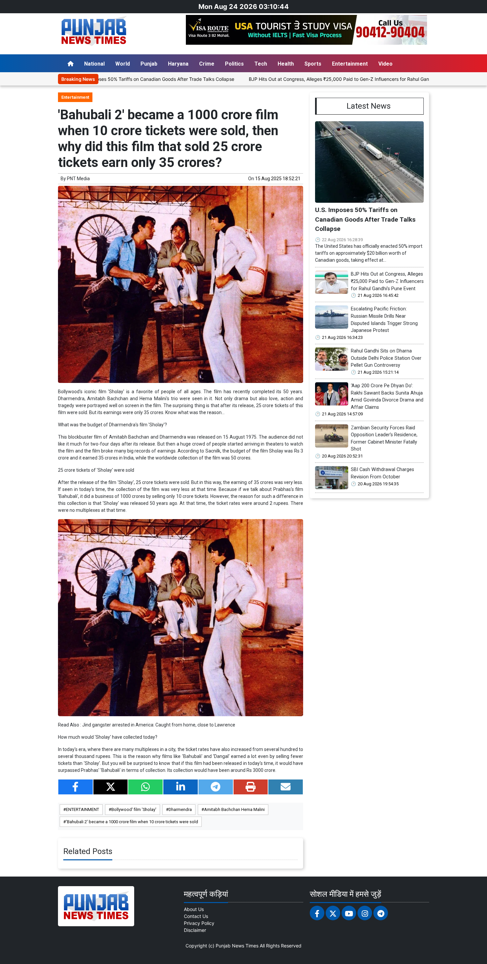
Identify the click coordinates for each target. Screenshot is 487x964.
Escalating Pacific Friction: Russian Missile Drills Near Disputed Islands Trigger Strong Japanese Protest (384, 319)
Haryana (178, 64)
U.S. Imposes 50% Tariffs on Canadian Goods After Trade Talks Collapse (118, 79)
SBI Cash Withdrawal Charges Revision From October (382, 473)
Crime (206, 64)
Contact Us (196, 916)
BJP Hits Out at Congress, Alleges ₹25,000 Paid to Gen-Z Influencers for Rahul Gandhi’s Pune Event (319, 79)
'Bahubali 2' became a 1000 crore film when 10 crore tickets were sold (132, 821)
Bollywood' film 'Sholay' (133, 809)
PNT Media (78, 178)
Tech (260, 64)
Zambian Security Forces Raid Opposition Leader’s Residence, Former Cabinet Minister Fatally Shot (384, 438)
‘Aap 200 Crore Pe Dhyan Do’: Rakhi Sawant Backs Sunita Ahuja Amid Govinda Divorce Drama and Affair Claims (387, 396)
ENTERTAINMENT (82, 809)
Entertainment (350, 64)
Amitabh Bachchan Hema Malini (234, 809)
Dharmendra (180, 809)
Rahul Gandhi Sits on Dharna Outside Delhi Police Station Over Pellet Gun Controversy (386, 358)
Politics (234, 64)
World (122, 64)
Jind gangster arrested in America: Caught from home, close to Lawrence (158, 724)
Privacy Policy (199, 923)
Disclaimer (195, 930)
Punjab (148, 64)
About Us (194, 909)
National (94, 64)
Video (385, 64)
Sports (312, 64)
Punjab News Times (237, 945)
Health (286, 64)
